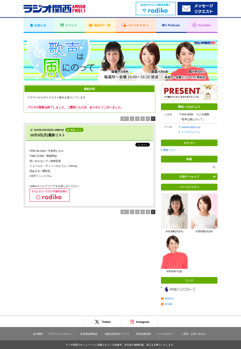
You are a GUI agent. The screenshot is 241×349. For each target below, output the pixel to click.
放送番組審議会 (89, 333)
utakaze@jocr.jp (190, 126)
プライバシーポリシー (61, 333)
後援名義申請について (117, 333)
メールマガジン (165, 333)
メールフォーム (190, 131)
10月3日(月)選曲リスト (47, 135)
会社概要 (38, 333)
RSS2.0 (169, 298)
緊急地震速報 (143, 333)
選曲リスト (169, 149)
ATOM (168, 304)
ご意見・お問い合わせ (193, 333)
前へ (125, 118)
